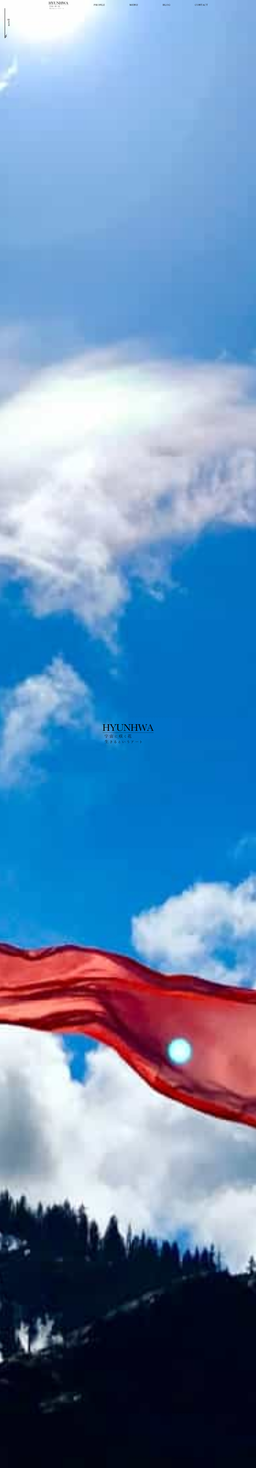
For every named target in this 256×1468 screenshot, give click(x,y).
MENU (134, 5)
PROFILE (99, 5)
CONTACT (201, 5)
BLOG (166, 5)
